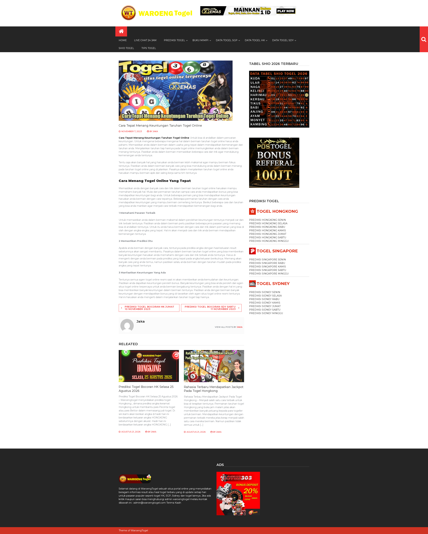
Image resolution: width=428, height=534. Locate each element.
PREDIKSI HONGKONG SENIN (267, 219)
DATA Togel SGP (226, 40)
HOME (123, 40)
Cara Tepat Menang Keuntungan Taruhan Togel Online (154, 137)
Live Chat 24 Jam (145, 40)
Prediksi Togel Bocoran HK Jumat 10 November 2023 (149, 308)
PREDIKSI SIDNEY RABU (264, 299)
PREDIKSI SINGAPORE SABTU (267, 270)
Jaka (155, 131)
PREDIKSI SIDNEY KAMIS (264, 302)
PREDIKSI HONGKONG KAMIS (267, 230)
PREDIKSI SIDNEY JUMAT (265, 306)
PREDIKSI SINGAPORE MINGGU (269, 273)
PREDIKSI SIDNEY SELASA (265, 295)
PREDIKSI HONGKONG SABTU (267, 237)
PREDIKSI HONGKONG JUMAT (267, 233)
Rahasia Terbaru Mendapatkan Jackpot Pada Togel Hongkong (213, 389)
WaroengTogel (139, 530)
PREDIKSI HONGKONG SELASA (268, 223)
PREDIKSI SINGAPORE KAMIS (267, 266)
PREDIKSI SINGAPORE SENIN (267, 259)
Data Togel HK (255, 40)
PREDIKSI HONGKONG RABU (267, 226)
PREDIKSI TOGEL (174, 40)
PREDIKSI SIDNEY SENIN (264, 292)
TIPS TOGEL (148, 48)
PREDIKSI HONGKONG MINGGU (269, 240)
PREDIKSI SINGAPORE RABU (267, 263)
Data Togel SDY (283, 40)
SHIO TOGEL (126, 48)
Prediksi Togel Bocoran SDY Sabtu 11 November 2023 (210, 308)
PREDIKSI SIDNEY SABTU (264, 309)
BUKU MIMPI (200, 40)
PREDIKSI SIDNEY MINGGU (266, 313)
